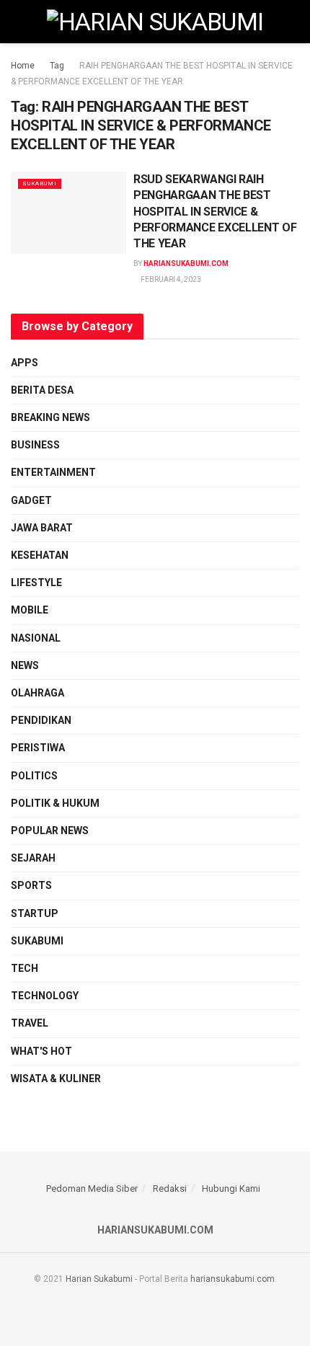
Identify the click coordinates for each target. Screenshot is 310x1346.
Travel (29, 1023)
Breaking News (50, 417)
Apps (24, 362)
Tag (57, 66)
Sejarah (33, 858)
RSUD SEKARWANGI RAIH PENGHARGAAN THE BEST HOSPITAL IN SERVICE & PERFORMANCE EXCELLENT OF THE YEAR (214, 211)
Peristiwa (38, 747)
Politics (34, 776)
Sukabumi (39, 183)
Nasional (36, 638)
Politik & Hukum (55, 803)
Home (23, 66)
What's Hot (41, 1051)
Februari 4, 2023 (170, 279)
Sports (31, 885)
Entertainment (53, 472)
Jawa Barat (42, 527)
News (25, 665)
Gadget (31, 500)
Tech (24, 968)
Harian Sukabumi (99, 1279)
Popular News (50, 830)
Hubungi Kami (231, 1188)
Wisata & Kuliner (56, 1078)
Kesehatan (39, 555)
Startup (34, 913)
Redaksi (170, 1188)
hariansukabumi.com (186, 263)
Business (35, 445)
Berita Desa (42, 390)
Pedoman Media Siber (92, 1188)
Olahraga (37, 693)
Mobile (29, 610)
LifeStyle (36, 582)
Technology (45, 995)
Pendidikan (41, 720)
